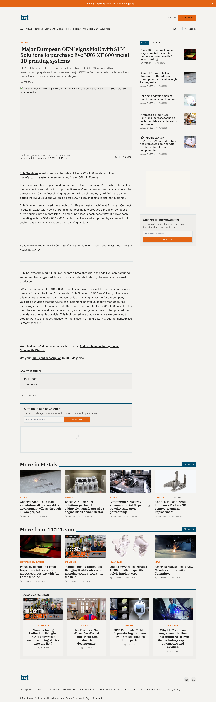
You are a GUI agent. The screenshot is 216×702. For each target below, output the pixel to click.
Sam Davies (147, 86)
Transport (70, 497)
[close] (212, 3)
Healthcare (116, 562)
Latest (144, 42)
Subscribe (77, 419)
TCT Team (28, 82)
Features (159, 497)
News (157, 562)
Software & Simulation (32, 562)
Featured (155, 42)
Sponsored (70, 562)
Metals (24, 42)
